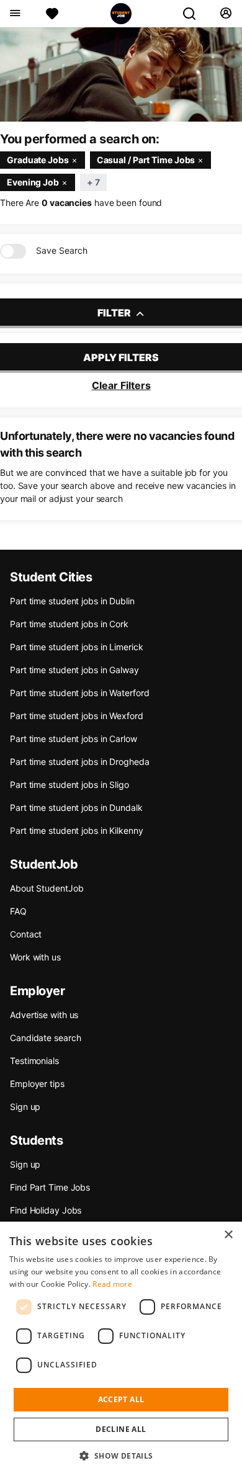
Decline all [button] (121, 1429)
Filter (115, 312)
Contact (26, 934)
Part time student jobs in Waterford (80, 692)
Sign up (25, 1106)
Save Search (61, 250)
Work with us (35, 957)
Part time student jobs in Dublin (72, 601)
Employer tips (37, 1083)
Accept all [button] (121, 1399)
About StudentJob (46, 888)
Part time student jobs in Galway (74, 669)
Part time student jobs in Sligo (69, 784)
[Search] (194, 13)
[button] (121, 1455)
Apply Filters (121, 357)
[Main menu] (14, 13)
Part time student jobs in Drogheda (80, 761)
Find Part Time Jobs (50, 1187)
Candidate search (45, 1037)
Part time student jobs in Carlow (73, 738)
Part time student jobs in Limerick (76, 647)
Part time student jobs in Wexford (76, 715)
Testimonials (34, 1060)
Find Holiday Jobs (45, 1210)
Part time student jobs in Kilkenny (76, 830)
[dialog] (121, 1349)
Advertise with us (44, 1014)
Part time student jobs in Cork (69, 624)
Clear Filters (121, 385)
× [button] (228, 1235)
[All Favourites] (52, 13)
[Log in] (225, 13)
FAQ (18, 911)
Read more (112, 1284)
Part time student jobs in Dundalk (76, 807)
